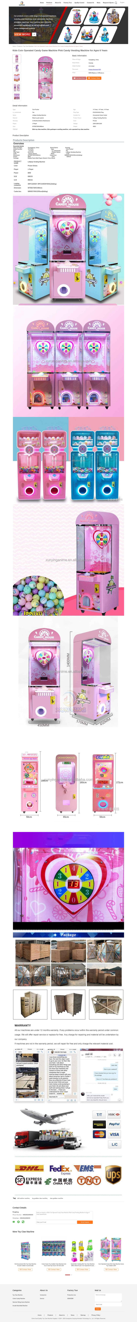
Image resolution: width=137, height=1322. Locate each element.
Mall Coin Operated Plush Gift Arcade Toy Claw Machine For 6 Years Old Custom (25, 1264)
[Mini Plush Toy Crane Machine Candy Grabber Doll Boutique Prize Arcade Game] (54, 1249)
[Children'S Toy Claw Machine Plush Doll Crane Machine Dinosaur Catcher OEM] (82, 1249)
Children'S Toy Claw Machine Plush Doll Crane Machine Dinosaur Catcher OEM (82, 1264)
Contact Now (95, 78)
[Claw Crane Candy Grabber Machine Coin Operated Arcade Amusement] (111, 1249)
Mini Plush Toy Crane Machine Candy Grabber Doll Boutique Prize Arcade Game (53, 1264)
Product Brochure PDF (95, 69)
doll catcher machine (23, 1198)
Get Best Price (80, 78)
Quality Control (79, 2)
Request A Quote (108, 2)
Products (49, 2)
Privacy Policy (96, 1315)
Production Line (71, 1295)
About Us (58, 2)
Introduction (43, 1295)
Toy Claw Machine (17, 1295)
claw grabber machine (56, 1198)
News (98, 2)
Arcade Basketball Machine (20, 1305)
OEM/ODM (70, 1298)
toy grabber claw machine (39, 1198)
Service (42, 1298)
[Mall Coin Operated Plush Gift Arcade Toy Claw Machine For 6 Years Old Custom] (25, 1249)
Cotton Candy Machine (19, 1298)
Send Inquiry (85, 1222)
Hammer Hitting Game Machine (21, 1302)
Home (42, 2)
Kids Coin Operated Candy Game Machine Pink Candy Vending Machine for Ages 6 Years (58, 46)
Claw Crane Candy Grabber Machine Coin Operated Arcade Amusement (111, 1264)
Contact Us (90, 2)
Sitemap (82, 1315)
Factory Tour (68, 2)
